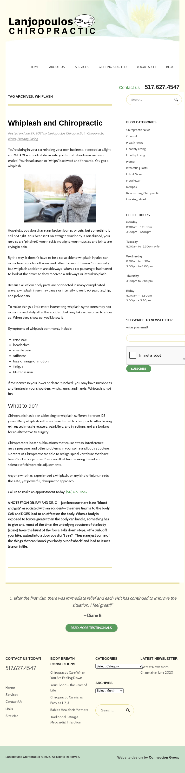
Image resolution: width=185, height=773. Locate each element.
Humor (130, 161)
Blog (170, 67)
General (131, 136)
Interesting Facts (136, 168)
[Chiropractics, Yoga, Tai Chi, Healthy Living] (52, 25)
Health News (134, 142)
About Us (57, 67)
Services (82, 67)
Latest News (134, 174)
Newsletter (133, 180)
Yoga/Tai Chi (146, 67)
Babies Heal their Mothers (69, 710)
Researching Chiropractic (142, 193)
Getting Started (113, 67)
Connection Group (164, 757)
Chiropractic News (138, 130)
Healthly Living (136, 149)
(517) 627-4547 (76, 492)
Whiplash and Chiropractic (55, 123)
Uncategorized (136, 199)
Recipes (131, 187)
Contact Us (14, 701)
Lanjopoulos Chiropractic (65, 133)
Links (9, 709)
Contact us (129, 87)
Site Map (12, 716)
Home (34, 67)
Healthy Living (27, 139)
